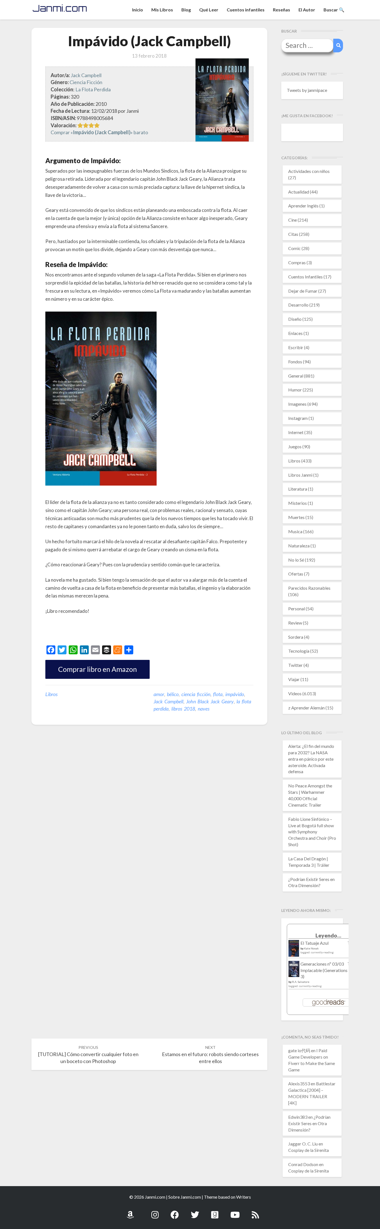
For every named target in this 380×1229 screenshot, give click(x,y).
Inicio (137, 9)
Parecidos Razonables (309, 588)
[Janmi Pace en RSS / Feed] (255, 1211)
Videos (295, 693)
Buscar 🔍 (334, 9)
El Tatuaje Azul (314, 943)
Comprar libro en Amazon (97, 669)
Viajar (294, 679)
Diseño (295, 319)
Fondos (295, 361)
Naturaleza (299, 545)
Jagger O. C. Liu (303, 1143)
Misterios (297, 503)
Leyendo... (328, 935)
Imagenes (297, 404)
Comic (294, 248)
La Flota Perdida (93, 89)
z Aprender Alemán (306, 707)
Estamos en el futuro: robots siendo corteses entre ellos (210, 1054)
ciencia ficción (195, 694)
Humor (295, 389)
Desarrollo (298, 304)
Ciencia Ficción (86, 82)
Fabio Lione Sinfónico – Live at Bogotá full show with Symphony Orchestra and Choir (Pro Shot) (312, 831)
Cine (292, 219)
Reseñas (281, 9)
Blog (186, 9)
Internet (295, 432)
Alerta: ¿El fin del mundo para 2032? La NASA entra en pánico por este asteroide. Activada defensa (311, 758)
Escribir (295, 347)
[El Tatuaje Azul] (293, 951)
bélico (173, 694)
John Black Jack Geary (210, 701)
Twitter (295, 665)
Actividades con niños (309, 171)
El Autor (306, 9)
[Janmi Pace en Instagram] (155, 1211)
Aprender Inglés (303, 205)
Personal (296, 608)
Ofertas (295, 573)
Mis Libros (162, 9)
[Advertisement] (110, 630)
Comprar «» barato (99, 132)
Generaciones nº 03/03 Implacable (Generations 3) (323, 970)
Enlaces (295, 333)
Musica (295, 531)
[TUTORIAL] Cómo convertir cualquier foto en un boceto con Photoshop (88, 1054)
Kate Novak (311, 948)
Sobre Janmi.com (184, 1196)
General (295, 375)
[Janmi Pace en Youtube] (235, 1211)
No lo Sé (296, 559)
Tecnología (298, 650)
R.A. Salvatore (300, 981)
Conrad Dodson (303, 1164)
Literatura (297, 488)
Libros (51, 694)
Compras (297, 262)
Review (295, 622)
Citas (293, 234)
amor (159, 694)
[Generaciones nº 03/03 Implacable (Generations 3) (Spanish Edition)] (293, 970)
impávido (234, 694)
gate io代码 (299, 1050)
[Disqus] (149, 815)
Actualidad (298, 191)
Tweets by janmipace (307, 90)
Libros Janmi (300, 475)
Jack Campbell (86, 75)
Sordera (295, 637)
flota (218, 694)
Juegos (295, 446)
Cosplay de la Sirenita (308, 1150)
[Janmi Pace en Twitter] (195, 1211)
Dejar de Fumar (302, 290)
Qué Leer (208, 9)
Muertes (296, 517)
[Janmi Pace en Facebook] (174, 1211)
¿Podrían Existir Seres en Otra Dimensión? (309, 1123)
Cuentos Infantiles (305, 276)
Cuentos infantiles (246, 9)
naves (203, 709)
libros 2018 (183, 709)
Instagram (298, 418)
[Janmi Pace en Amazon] (130, 1211)
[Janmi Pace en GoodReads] (215, 1211)
